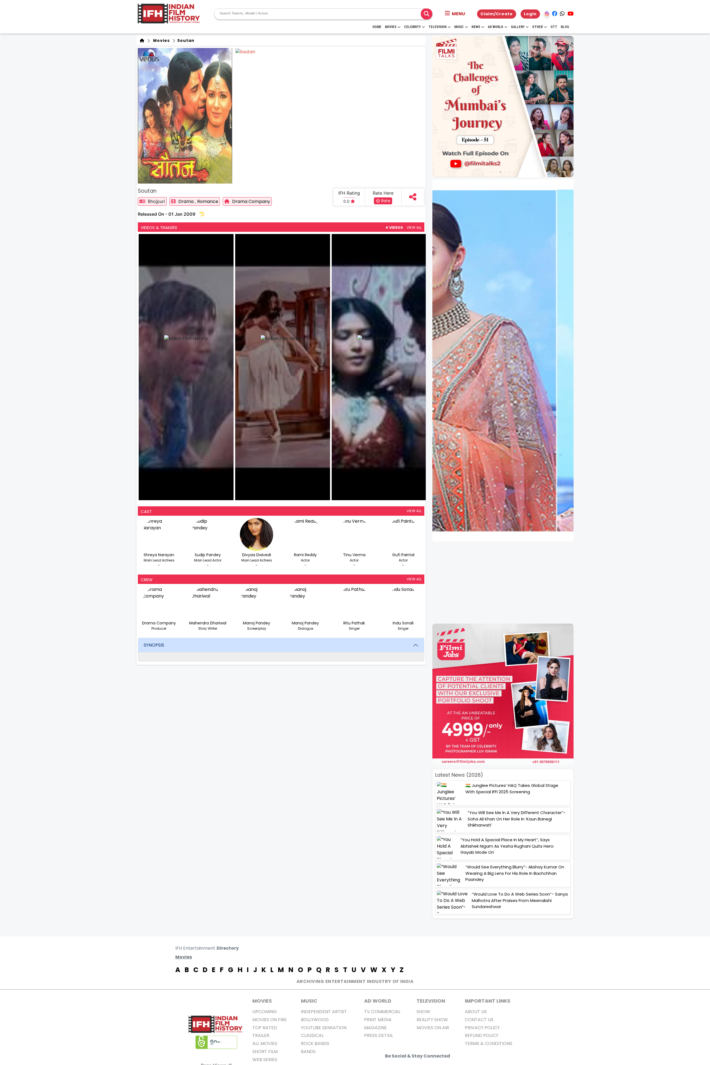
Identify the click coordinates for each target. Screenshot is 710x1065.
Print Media (378, 1019)
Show (423, 1011)
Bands (308, 1051)
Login (530, 14)
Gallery (517, 27)
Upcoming (264, 1011)
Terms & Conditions (488, 1043)
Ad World (495, 27)
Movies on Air (433, 1028)
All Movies (264, 1043)
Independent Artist (324, 1011)
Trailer (260, 1035)
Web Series (264, 1059)
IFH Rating (349, 193)
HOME (376, 27)
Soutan (185, 40)
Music (459, 27)
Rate (385, 201)
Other (537, 27)
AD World (377, 1000)
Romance (207, 201)
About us (476, 1011)
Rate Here (383, 193)
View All (414, 227)
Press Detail (378, 1035)
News (475, 27)
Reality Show (432, 1019)
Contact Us (479, 1019)
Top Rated (264, 1028)
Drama (186, 201)
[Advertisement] (506, 582)
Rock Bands (315, 1043)
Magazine (375, 1028)
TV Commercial (382, 1011)
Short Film (265, 1051)
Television (437, 27)
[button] (454, 14)
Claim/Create (496, 14)
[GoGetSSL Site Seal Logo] (216, 1042)
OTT (554, 27)
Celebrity (412, 27)
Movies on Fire (269, 1019)
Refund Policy (481, 1035)
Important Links (487, 1000)
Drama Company (251, 201)
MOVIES (262, 1000)
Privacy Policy (482, 1028)
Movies (390, 27)
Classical (312, 1035)
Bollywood (315, 1019)
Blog (565, 27)
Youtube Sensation (323, 1028)
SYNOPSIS (154, 645)
